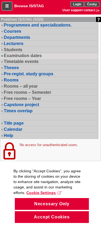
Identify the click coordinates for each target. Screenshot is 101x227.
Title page (14, 123)
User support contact (78, 10)
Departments (17, 37)
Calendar (13, 129)
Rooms (11, 80)
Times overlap (18, 111)
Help (8, 135)
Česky (92, 4)
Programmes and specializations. (38, 25)
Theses (11, 67)
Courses (12, 31)
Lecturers (13, 43)
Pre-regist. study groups (28, 74)
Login (77, 4)
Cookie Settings (41, 193)
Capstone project (21, 104)
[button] (7, 6)
